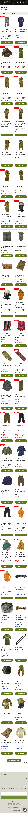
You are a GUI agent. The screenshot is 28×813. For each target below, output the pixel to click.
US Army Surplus (4, 393)
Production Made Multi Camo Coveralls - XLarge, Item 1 (6, 125)
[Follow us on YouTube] (17, 804)
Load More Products (14, 760)
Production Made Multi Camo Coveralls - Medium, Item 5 (20, 186)
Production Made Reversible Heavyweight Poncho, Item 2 (6, 556)
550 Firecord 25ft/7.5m (6, 617)
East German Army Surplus (21, 29)
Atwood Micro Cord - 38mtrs (6, 680)
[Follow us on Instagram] (11, 804)
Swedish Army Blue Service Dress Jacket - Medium (6, 492)
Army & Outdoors (4, 29)
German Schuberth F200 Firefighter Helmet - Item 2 (7, 306)
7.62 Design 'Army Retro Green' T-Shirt (6, 650)
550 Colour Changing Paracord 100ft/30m (20, 586)
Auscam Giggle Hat (19, 713)
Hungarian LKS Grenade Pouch (20, 247)
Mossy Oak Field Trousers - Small (7, 32)
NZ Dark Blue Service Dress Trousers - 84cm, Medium (6, 525)
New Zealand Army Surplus (19, 394)
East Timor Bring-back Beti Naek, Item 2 (20, 336)
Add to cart (7, 42)
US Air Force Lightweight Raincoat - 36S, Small (20, 461)
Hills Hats (17, 214)
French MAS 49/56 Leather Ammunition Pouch (5, 277)
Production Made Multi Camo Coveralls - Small (6, 217)
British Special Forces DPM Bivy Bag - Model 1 (6, 366)
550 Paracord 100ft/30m (20, 617)
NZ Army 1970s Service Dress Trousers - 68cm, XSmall (6, 431)
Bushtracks (3, 740)
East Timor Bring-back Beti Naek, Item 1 (6, 336)
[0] (25, 2)
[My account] (23, 2)
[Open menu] (2, 2)
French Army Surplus (5, 273)
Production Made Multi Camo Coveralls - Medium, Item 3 (20, 156)
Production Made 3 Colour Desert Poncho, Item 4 (20, 556)
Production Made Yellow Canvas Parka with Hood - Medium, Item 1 (20, 306)
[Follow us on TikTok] (19, 804)
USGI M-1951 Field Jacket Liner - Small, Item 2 (6, 461)
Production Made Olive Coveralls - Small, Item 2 (20, 63)
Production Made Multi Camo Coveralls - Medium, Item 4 (6, 186)
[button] (25, 810)
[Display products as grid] (24, 13)
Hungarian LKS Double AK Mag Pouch (7, 247)
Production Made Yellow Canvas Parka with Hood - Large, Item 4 (6, 587)
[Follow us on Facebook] (9, 804)
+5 (10, 683)
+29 (24, 619)
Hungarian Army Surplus (6, 244)
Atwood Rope (18, 583)
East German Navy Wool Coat (20, 32)
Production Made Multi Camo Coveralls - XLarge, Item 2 (20, 125)
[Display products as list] (26, 13)
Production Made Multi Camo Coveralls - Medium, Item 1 (6, 93)
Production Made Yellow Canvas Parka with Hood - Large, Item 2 (20, 523)
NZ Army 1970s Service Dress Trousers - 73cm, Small (20, 493)
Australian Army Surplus (20, 740)
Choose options (21, 42)
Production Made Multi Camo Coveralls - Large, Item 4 (6, 156)
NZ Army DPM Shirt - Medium (5, 63)
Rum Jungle (17, 677)
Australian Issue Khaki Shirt (20, 743)
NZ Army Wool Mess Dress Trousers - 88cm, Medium (20, 431)
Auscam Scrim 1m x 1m (6, 742)
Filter (4, 13)
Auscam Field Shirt (5, 713)
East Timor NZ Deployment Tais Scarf (20, 366)
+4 (24, 589)
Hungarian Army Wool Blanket (20, 276)
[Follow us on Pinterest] (14, 804)
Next (24, 762)
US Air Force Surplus (19, 458)
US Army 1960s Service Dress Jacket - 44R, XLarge (6, 397)
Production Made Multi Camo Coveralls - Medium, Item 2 (20, 93)
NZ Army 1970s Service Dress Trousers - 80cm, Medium (20, 398)
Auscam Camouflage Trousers (20, 680)
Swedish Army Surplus (6, 488)
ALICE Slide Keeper (19, 649)
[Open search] (18, 2)
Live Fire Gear (4, 615)
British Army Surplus (5, 363)
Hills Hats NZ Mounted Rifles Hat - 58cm (20, 217)
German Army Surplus (5, 302)
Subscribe (14, 797)
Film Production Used (5, 60)
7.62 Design (3, 647)
